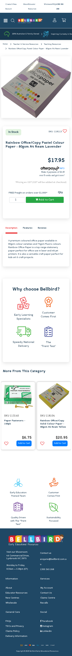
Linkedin (47, 631)
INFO (62, 168)
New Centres (12, 598)
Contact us (45, 553)
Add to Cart (46, 199)
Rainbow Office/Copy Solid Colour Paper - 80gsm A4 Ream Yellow (53, 424)
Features (27, 228)
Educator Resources (17, 593)
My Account (46, 588)
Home (5, 44)
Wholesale (48, 4)
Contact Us (46, 593)
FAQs (54, 4)
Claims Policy (13, 631)
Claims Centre (47, 598)
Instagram (47, 626)
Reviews (42, 228)
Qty (60, 192)
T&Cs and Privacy (15, 626)
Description (11, 228)
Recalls (44, 603)
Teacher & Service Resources (25, 44)
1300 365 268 (47, 569)
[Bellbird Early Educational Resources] (30, 20)
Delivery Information (16, 636)
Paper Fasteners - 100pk (14, 422)
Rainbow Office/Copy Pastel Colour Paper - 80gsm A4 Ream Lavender (38, 49)
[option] (18, 417)
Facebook (47, 621)
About (25, 4)
